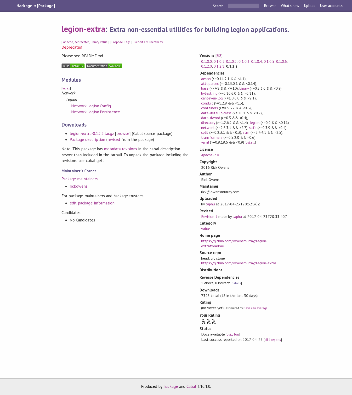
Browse (270, 5)
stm (246, 132)
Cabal (191, 386)
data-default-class (216, 112)
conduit (207, 103)
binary (244, 88)
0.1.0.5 (269, 61)
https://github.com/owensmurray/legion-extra (238, 263)
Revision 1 (209, 216)
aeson (206, 78)
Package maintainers (79, 178)
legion (255, 122)
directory (208, 122)
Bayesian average (255, 308)
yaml (205, 142)
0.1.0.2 (231, 61)
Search (218, 5)
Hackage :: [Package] (36, 6)
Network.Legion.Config (91, 106)
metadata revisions (120, 148)
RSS (218, 56)
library (95, 42)
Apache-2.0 (210, 154)
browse (122, 133)
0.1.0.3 (243, 61)
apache (68, 42)
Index (66, 88)
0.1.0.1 (219, 61)
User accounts (331, 5)
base (205, 88)
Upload (309, 5)
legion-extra (83, 28)
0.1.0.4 (256, 61)
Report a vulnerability (149, 42)
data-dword (210, 117)
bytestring (209, 93)
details (250, 142)
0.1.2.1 (219, 66)
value (104, 42)
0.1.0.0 (206, 61)
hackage (171, 386)
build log (233, 334)
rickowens (78, 186)
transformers (211, 137)
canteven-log (212, 98)
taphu (210, 204)
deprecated (82, 42)
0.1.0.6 (281, 61)
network (208, 127)
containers (209, 107)
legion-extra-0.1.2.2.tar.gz (92, 133)
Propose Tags (121, 42)
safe (252, 127)
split (204, 132)
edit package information (92, 203)
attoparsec (210, 83)
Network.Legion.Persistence (95, 112)
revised (114, 139)
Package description (87, 139)
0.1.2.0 (206, 66)
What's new (290, 5)
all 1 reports (273, 340)
